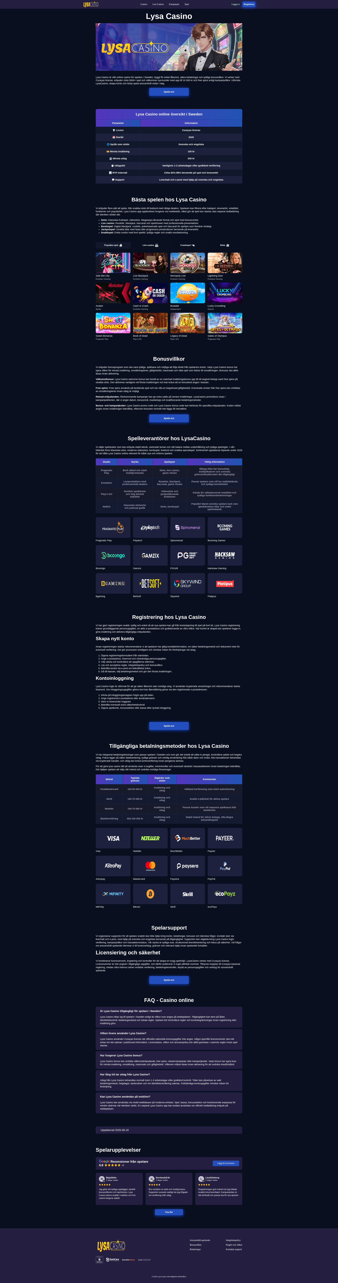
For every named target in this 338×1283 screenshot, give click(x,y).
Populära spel (111, 245)
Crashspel (185, 245)
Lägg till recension (225, 1163)
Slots (222, 245)
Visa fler (169, 1212)
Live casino (148, 245)
